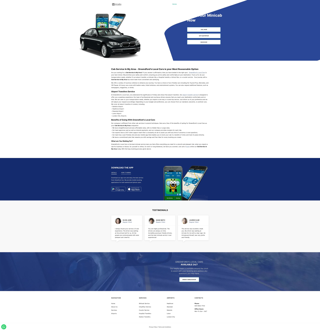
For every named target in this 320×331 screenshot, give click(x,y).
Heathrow (170, 303)
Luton (169, 313)
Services (190, 4)
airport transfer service (190, 95)
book (188, 146)
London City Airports (119, 116)
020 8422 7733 (200, 306)
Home (174, 4)
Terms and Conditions (164, 327)
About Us (182, 4)
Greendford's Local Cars (197, 72)
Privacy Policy (153, 327)
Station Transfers (144, 317)
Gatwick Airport (117, 106)
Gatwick (169, 310)
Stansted (170, 307)
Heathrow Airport (118, 109)
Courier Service (144, 310)
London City (171, 317)
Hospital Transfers (145, 313)
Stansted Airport (117, 111)
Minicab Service (144, 303)
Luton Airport (116, 113)
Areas (206, 4)
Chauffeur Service (145, 307)
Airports (199, 4)
